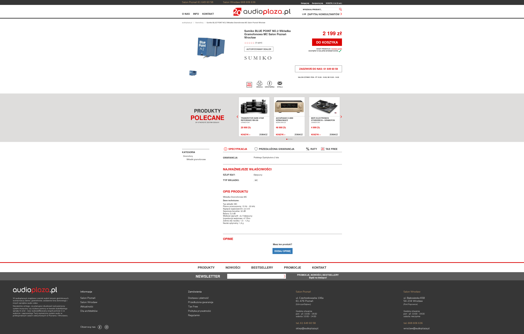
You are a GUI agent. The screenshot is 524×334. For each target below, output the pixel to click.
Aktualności (86, 306)
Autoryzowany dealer (258, 49)
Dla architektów (89, 311)
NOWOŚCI (233, 267)
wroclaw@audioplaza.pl (417, 328)
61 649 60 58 (205, 2)
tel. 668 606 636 (413, 323)
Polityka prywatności (199, 311)
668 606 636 (248, 2)
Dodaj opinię (282, 251)
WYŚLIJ (280, 87)
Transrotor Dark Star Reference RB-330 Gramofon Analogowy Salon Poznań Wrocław (253, 121)
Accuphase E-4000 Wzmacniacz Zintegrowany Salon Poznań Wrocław (286, 121)
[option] (211, 47)
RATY (313, 149)
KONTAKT (208, 14)
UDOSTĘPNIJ (269, 87)
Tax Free (193, 306)
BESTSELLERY (262, 267)
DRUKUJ (259, 87)
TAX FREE (331, 149)
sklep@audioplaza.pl (307, 328)
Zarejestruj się (317, 3)
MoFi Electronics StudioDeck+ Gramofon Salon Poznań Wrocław (323, 120)
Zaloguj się (305, 3)
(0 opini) (258, 42)
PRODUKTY (206, 267)
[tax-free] (249, 84)
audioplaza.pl (187, 22)
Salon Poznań (189, 2)
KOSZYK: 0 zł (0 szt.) (334, 3)
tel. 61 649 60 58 (306, 323)
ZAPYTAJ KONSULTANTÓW (323, 14)
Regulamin (194, 315)
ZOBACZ (263, 134)
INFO (196, 14)
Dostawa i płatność (198, 298)
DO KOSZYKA (327, 42)
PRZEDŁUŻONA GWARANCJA (276, 149)
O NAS (186, 14)
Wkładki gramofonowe (196, 159)
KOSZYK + (245, 134)
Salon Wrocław (231, 2)
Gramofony (199, 22)
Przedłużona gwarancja (200, 302)
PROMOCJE (292, 267)
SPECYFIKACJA (237, 149)
